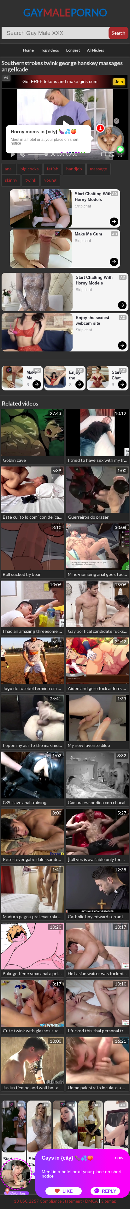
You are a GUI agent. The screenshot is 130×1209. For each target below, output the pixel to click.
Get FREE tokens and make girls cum (60, 81)
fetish (52, 168)
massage (98, 168)
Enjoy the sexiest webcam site (93, 320)
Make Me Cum (88, 234)
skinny (11, 180)
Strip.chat (83, 206)
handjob (74, 168)
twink (30, 180)
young (50, 180)
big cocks (30, 168)
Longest (73, 50)
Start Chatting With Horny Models (94, 196)
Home (28, 50)
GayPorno (65, 12)
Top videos (50, 50)
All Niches (95, 50)
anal (9, 168)
